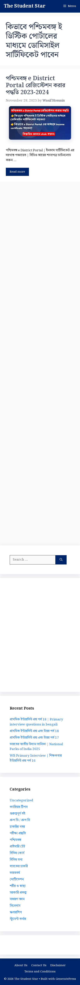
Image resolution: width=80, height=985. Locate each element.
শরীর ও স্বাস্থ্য (18, 886)
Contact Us (38, 965)
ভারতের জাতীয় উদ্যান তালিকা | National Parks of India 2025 (36, 747)
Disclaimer (58, 965)
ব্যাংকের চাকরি (19, 866)
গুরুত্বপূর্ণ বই (17, 813)
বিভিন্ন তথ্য (16, 859)
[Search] (61, 559)
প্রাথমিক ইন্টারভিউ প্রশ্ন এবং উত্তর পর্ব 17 (34, 737)
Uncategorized (21, 800)
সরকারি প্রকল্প (18, 892)
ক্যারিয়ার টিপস (19, 807)
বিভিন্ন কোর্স (17, 853)
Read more (17, 171)
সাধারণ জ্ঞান (17, 899)
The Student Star (24, 6)
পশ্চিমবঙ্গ (15, 840)
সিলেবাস (15, 905)
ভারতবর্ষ (15, 873)
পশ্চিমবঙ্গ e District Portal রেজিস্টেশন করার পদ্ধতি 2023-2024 (35, 85)
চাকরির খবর (17, 826)
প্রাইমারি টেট (17, 846)
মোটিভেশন (17, 879)
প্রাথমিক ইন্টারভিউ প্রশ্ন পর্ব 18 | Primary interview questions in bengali (36, 722)
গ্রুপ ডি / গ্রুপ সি (20, 820)
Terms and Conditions (40, 971)
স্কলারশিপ (16, 912)
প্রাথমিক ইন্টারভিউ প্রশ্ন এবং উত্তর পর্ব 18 (34, 731)
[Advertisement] (40, 363)
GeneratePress (66, 979)
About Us (20, 965)
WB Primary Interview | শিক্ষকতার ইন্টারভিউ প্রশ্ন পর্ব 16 (36, 758)
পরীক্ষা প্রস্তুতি (18, 833)
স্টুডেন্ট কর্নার (18, 919)
